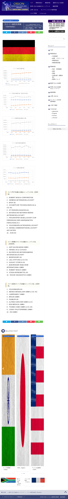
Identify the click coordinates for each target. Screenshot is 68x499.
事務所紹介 (55, 60)
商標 (53, 73)
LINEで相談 (33, 13)
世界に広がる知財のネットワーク (40, 6)
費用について (56, 79)
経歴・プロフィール (58, 58)
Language (43, 13)
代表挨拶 (55, 56)
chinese (54, 117)
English (54, 113)
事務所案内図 (56, 62)
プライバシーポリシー (9, 496)
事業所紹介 (39, 3)
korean (54, 115)
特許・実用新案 (57, 69)
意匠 (53, 71)
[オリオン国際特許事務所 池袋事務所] (15, 10)
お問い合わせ (34, 10)
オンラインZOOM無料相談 (49, 10)
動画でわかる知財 (58, 3)
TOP (31, 3)
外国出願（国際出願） (57, 76)
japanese (55, 111)
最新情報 (55, 6)
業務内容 (47, 3)
